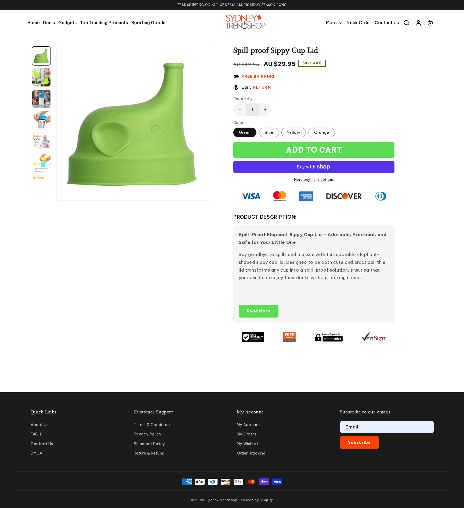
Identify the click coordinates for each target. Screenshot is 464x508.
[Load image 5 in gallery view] (41, 141)
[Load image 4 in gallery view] (41, 120)
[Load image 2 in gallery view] (41, 77)
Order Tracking (251, 453)
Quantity (242, 98)
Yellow (293, 132)
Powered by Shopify (255, 500)
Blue (269, 132)
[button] (334, 23)
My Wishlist (247, 443)
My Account (248, 424)
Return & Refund (149, 453)
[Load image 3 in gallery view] (41, 98)
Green (245, 132)
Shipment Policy (149, 443)
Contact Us (42, 443)
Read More (258, 311)
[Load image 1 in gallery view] (41, 55)
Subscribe (359, 442)
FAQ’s (36, 434)
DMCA (36, 453)
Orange (321, 132)
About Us (40, 424)
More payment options (314, 180)
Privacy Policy (147, 434)
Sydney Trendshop (222, 500)
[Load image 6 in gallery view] (41, 163)
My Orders (246, 434)
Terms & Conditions (153, 424)
